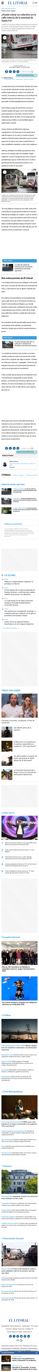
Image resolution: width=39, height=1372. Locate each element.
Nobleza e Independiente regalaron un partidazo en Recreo (18, 582)
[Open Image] (5, 37)
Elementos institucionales (28, 1348)
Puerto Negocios (12, 1332)
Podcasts (9, 1329)
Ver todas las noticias (10, 628)
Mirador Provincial (18, 1329)
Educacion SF (27, 1332)
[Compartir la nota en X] (10, 71)
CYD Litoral (34, 1326)
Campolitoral (5, 1326)
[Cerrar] (35, 75)
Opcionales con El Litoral (16, 1351)
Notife (20, 1332)
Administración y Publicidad (10, 1348)
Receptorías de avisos (30, 1346)
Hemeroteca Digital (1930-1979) (11, 1346)
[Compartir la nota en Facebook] (7, 71)
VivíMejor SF (29, 1329)
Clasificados (26, 1326)
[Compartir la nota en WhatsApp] (14, 71)
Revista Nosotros (15, 1326)
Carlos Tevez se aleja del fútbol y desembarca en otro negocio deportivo (19, 622)
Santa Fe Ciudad (18, 475)
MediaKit (28, 1351)
